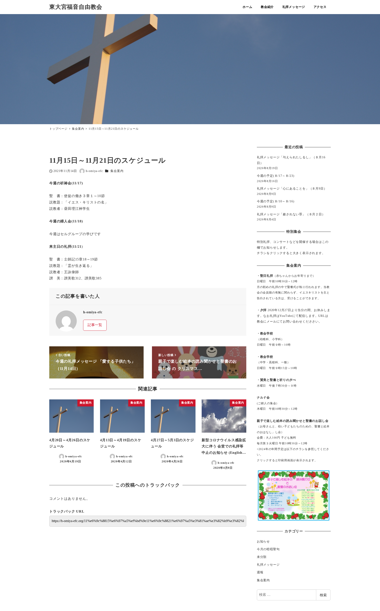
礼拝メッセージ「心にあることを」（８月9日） (292, 188)
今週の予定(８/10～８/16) (275, 201)
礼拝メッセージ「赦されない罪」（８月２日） (291, 214)
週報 (260, 572)
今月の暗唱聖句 (268, 549)
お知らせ (263, 541)
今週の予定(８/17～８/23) (275, 175)
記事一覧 (95, 325)
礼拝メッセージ (268, 564)
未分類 (262, 557)
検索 (323, 594)
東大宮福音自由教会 (75, 7)
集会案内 (116, 171)
